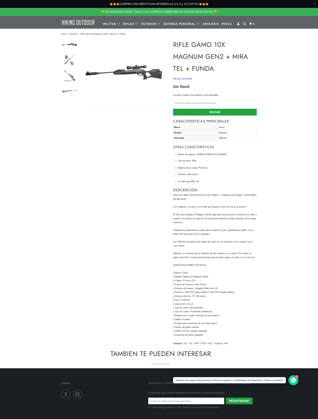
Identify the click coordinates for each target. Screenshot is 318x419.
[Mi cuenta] (238, 24)
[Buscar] (244, 24)
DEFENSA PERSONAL (180, 24)
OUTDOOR (149, 24)
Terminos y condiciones (165, 383)
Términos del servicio (201, 383)
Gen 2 (210, 343)
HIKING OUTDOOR (182, 79)
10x (185, 343)
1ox (190, 343)
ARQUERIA (211, 24)
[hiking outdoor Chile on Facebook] (66, 394)
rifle (226, 343)
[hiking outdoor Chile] (78, 22)
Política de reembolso (235, 383)
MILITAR (110, 24)
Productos (73, 34)
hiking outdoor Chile (169, 407)
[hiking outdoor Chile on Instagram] (78, 394)
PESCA (227, 24)
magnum (219, 343)
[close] (314, 12)
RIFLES (129, 24)
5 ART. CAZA (199, 343)
